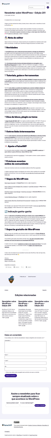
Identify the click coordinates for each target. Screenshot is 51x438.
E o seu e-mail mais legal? (27, 402)
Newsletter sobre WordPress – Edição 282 (25, 303)
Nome (6, 354)
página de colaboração (13, 33)
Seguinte (44, 290)
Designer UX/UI (34, 200)
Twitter (20, 33)
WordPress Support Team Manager (12, 191)
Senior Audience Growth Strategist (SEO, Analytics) (16, 186)
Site (5, 366)
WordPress (19, 435)
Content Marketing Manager (11, 197)
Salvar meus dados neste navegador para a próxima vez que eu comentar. (22, 372)
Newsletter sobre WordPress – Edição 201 (25, 12)
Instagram (26, 33)
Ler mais (7, 317)
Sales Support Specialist (10, 183)
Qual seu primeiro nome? (12, 402)
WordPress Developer (26, 191)
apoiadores (21, 155)
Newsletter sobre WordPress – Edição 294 (9, 303)
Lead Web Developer (33, 186)
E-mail (6, 360)
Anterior (6, 290)
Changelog (7, 431)
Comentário (8, 340)
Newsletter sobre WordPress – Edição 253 (42, 303)
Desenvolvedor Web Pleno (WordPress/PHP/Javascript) (17, 200)
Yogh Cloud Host (33, 435)
